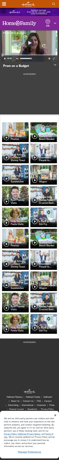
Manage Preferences (29, 452)
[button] (16, 46)
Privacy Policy (47, 409)
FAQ (39, 401)
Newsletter (32, 409)
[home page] (28, 4)
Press (51, 405)
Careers (48, 401)
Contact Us (28, 401)
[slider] (29, 55)
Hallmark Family (33, 397)
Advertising (13, 405)
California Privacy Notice (29, 434)
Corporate (41, 405)
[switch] (17, 58)
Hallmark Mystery (14, 397)
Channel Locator (16, 409)
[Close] (55, 415)
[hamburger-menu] (4, 4)
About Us (15, 401)
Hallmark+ (47, 397)
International (27, 405)
